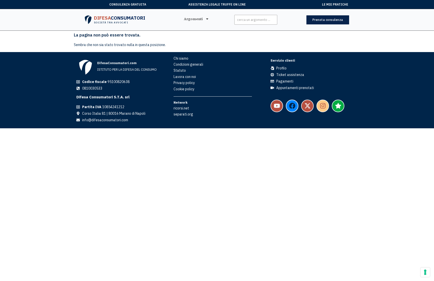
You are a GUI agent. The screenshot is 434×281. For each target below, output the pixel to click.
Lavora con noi (185, 76)
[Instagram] (322, 106)
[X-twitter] (307, 106)
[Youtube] (276, 106)
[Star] (338, 106)
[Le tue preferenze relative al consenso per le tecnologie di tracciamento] (425, 272)
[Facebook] (292, 106)
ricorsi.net (181, 108)
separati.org (183, 114)
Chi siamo (181, 58)
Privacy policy (184, 83)
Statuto (180, 70)
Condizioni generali (188, 64)
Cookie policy (184, 89)
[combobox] (255, 20)
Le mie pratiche (335, 4)
